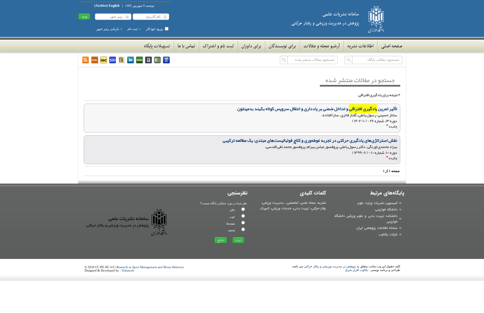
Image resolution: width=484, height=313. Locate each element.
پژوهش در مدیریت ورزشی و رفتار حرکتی (330, 266)
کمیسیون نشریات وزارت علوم (377, 203)
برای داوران (251, 46)
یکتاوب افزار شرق (356, 270)
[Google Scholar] (166, 60)
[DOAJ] (139, 60)
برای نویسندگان (282, 46)
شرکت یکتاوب (387, 234)
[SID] (112, 60)
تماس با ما (186, 46)
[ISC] (103, 60)
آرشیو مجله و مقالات (322, 46)
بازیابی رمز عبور (107, 29)
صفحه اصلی (391, 46)
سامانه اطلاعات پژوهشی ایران (376, 228)
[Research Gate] (157, 60)
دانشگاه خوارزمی (386, 209)
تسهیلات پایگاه (157, 46)
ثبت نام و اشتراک (218, 46)
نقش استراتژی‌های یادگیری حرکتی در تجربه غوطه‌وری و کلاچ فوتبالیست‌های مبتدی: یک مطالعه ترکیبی (310, 140)
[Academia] (148, 60)
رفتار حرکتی (318, 208)
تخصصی (293, 202)
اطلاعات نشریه (360, 46)
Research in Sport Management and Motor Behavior (150, 267)
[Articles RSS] (85, 60)
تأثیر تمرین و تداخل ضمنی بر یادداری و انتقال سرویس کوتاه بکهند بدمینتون (317, 108)
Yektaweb (128, 270)
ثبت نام (132, 29)
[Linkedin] (130, 60)
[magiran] (121, 60)
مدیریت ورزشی (272, 202)
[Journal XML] (94, 60)
